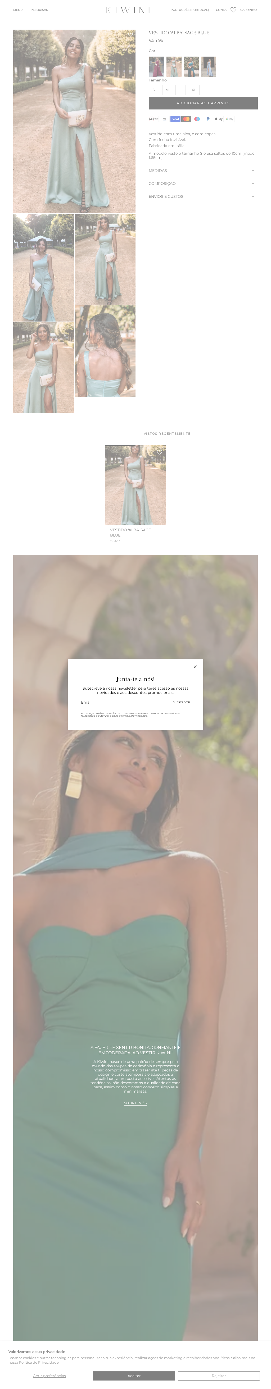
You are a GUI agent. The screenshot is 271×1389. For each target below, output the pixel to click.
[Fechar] (195, 667)
